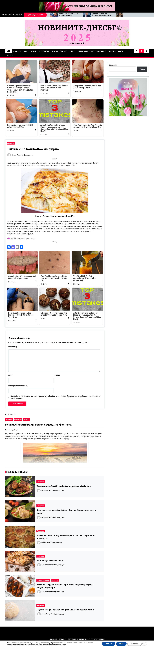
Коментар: (13, 347)
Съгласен (108, 644)
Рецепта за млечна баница (49, 560)
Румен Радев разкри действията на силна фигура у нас (120, 14)
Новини (26, 419)
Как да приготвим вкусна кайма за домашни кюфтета (63, 486)
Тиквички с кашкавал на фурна (33, 149)
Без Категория (43, 580)
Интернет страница (17, 386)
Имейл (58, 375)
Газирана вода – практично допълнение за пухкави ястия (65, 610)
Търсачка (113, 65)
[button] (136, 51)
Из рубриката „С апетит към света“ (92, 51)
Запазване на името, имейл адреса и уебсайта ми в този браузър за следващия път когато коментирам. (55, 397)
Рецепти (11, 143)
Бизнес (55, 51)
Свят (26, 51)
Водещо (9, 419)
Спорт (33, 51)
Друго (120, 51)
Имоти (72, 51)
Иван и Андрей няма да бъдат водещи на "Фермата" (38, 424)
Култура (112, 51)
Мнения (10, 55)
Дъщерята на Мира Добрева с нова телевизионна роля (86, 14)
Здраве (63, 51)
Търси (142, 69)
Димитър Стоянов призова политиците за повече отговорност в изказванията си (55, 14)
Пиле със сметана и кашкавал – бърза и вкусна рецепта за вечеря (66, 511)
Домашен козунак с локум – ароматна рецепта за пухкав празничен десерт (65, 586)
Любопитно (44, 51)
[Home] (8, 51)
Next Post (9, 415)
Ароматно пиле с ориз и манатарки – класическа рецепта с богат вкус (66, 536)
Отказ (121, 644)
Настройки (134, 644)
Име (10, 375)
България (17, 51)
